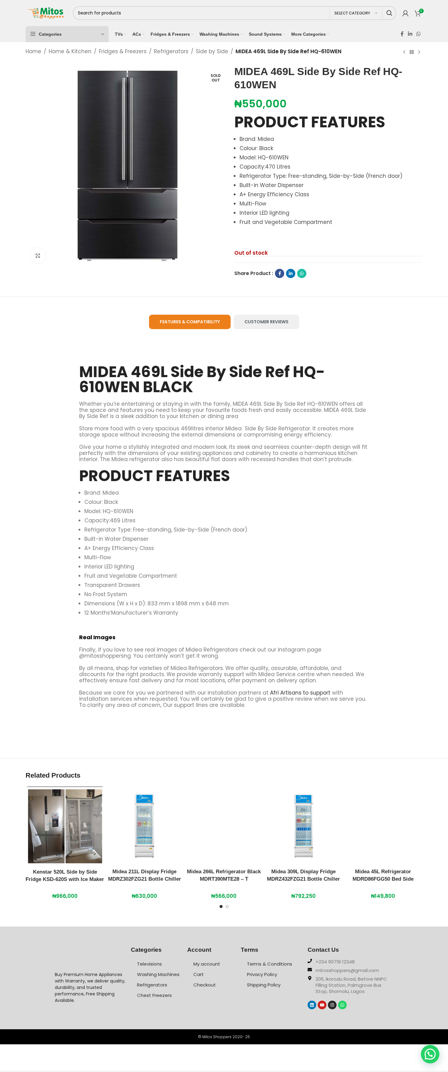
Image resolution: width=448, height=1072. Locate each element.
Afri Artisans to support (300, 692)
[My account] (405, 13)
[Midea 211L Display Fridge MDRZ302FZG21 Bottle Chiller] (144, 826)
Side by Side (212, 51)
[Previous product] (404, 52)
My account (206, 964)
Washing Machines (158, 974)
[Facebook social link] (402, 34)
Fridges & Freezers (123, 51)
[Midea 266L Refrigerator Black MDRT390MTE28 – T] (223, 826)
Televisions (149, 964)
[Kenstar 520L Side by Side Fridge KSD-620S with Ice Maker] (65, 826)
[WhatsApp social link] (418, 34)
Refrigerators (171, 51)
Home (33, 51)
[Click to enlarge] (38, 255)
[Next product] (419, 52)
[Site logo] (46, 12)
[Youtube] (322, 1005)
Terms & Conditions (269, 964)
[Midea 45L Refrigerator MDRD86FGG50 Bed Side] (383, 826)
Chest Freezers (154, 995)
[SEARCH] (389, 13)
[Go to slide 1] (221, 908)
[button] (430, 1054)
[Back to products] (411, 52)
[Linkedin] (312, 1005)
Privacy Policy (262, 974)
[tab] (190, 322)
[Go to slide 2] (227, 908)
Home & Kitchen (70, 51)
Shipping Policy (264, 985)
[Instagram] (332, 1005)
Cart (198, 974)
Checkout (204, 985)
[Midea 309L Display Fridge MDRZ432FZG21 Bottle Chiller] (303, 826)
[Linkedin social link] (410, 34)
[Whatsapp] (342, 1005)
